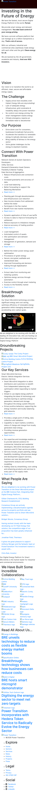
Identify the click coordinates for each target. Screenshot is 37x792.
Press (8, 761)
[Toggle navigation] (6, 6)
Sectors (9, 749)
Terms (8, 770)
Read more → (9, 192)
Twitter (11, 787)
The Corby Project (21, 354)
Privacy (8, 773)
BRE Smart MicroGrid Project (21, 356)
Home (8, 746)
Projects (9, 759)
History (8, 756)
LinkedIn (11, 789)
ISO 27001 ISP (11, 775)
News (8, 754)
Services (9, 751)
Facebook (12, 784)
